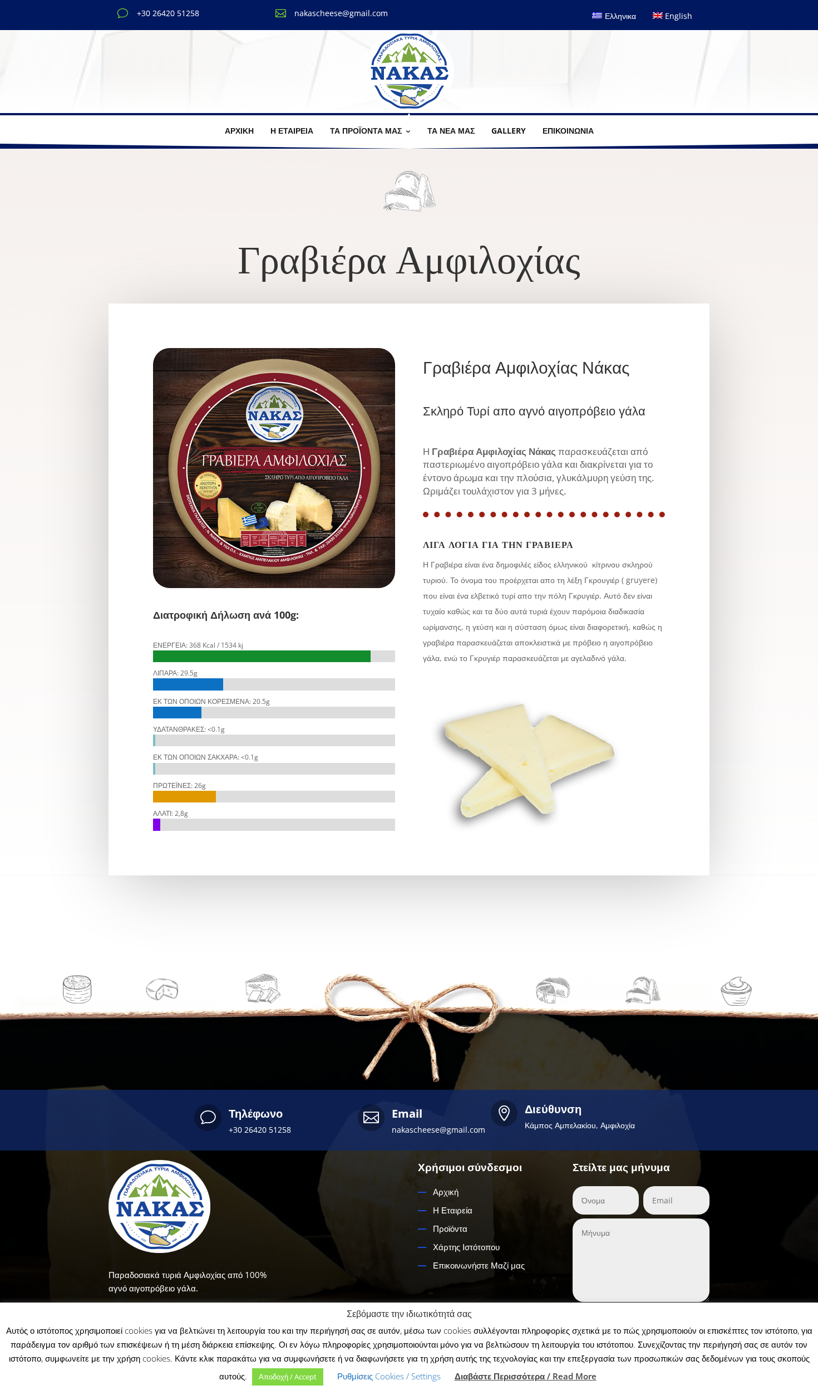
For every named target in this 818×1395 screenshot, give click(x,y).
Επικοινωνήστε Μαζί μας (479, 1265)
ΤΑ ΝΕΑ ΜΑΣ (451, 130)
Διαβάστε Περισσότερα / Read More (526, 1376)
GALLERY (508, 130)
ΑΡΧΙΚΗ (239, 130)
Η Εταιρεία (452, 1210)
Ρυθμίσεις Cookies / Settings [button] (389, 1376)
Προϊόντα (450, 1228)
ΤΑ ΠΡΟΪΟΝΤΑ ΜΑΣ (366, 130)
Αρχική (446, 1191)
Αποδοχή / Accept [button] (288, 1377)
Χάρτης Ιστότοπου (466, 1246)
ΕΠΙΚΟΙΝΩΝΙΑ (568, 130)
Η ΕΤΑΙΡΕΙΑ (291, 130)
